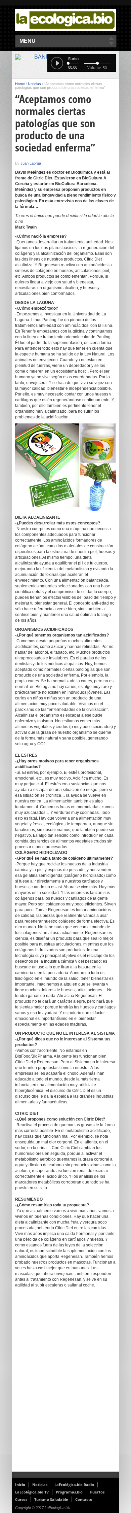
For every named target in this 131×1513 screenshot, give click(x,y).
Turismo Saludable (51, 1499)
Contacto (83, 1499)
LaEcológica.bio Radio (74, 1484)
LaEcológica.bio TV (32, 1491)
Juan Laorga (30, 163)
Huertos (97, 1491)
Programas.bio (69, 1491)
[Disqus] (65, 1384)
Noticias (34, 84)
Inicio (20, 1484)
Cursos (21, 1499)
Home (20, 84)
